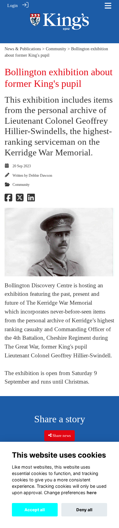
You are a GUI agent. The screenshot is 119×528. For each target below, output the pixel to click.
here (92, 492)
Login (12, 5)
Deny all (84, 509)
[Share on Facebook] (8, 199)
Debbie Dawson (40, 175)
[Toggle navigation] (108, 5)
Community (56, 48)
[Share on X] (19, 199)
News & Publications (23, 48)
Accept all (34, 509)
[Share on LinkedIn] (31, 199)
